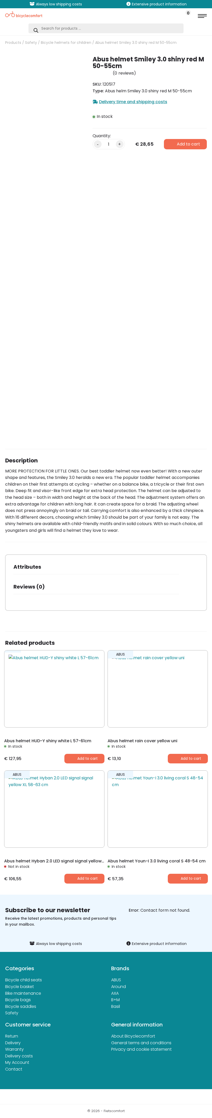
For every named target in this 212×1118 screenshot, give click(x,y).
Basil (115, 1006)
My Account (17, 1062)
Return (11, 1036)
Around (118, 987)
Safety (31, 42)
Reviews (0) (29, 586)
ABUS (116, 980)
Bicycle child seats (23, 980)
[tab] (96, 568)
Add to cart (188, 144)
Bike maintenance (23, 993)
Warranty (14, 1049)
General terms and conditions (141, 1043)
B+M (115, 1000)
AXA (115, 993)
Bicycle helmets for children (66, 42)
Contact (13, 1069)
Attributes (27, 566)
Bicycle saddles (20, 1006)
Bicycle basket (19, 987)
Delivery (13, 1043)
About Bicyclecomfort (133, 1036)
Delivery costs (19, 1056)
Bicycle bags (18, 1000)
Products (13, 42)
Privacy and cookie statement (141, 1049)
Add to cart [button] (87, 758)
